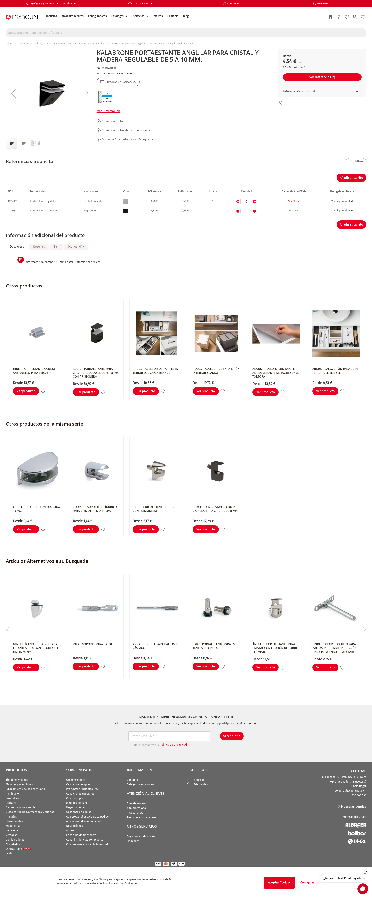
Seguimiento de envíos (141, 836)
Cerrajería (12, 830)
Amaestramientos (73, 16)
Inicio (9, 43)
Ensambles (12, 798)
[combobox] (186, 32)
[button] (13, 93)
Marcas (158, 16)
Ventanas (11, 835)
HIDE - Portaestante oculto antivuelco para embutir (34, 371)
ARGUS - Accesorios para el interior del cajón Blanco (156, 371)
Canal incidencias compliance (84, 839)
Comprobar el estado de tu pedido (87, 816)
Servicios (138, 16)
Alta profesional (137, 808)
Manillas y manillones (19, 784)
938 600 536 (359, 795)
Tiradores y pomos (17, 780)
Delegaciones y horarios (142, 784)
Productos (51, 16)
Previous (7, 629)
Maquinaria (13, 826)
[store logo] (22, 17)
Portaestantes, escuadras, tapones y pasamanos (40, 43)
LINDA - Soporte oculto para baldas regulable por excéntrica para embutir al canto (335, 648)
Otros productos (113, 121)
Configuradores (97, 16)
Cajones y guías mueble (20, 807)
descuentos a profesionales (53, 3)
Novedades (13, 844)
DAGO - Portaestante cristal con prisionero (154, 509)
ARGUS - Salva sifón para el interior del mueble (335, 371)
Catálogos (117, 16)
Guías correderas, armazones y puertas (30, 812)
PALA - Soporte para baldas (93, 644)
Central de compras (78, 784)
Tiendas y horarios (143, 3)
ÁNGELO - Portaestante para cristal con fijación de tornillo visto (275, 648)
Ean (56, 246)
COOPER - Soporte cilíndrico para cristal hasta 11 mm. (95, 509)
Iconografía (76, 246)
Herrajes (11, 803)
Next (364, 629)
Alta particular (136, 812)
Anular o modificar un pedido (84, 821)
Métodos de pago (77, 803)
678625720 (233, 3)
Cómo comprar (75, 798)
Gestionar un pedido (78, 812)
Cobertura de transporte (81, 835)
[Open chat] (362, 888)
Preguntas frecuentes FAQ (82, 789)
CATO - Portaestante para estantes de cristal (214, 646)
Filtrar (359, 161)
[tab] (17, 247)
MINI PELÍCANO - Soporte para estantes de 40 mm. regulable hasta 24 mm (36, 648)
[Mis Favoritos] (347, 17)
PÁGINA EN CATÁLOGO (121, 82)
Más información (108, 111)
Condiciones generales (80, 793)
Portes (70, 830)
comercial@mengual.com (350, 790)
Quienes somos (75, 780)
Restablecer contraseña (141, 817)
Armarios (11, 816)
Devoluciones (74, 826)
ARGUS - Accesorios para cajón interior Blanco (216, 371)
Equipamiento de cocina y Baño (25, 789)
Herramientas (14, 821)
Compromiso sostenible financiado (87, 844)
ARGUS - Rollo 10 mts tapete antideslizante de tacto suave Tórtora (275, 372)
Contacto (172, 16)
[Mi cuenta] (354, 17)
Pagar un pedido (76, 807)
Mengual (197, 780)
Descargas (17, 246)
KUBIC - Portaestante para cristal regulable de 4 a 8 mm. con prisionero (96, 372)
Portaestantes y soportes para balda (87, 43)
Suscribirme (231, 736)
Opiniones (133, 841)
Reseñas (39, 246)
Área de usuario (136, 803)
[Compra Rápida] (339, 17)
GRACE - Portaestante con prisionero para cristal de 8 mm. (216, 509)
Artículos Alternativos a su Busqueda (127, 139)
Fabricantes (199, 784)
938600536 (322, 3)
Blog (186, 16)
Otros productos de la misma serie (126, 130)
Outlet (10, 853)
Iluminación (13, 793)
